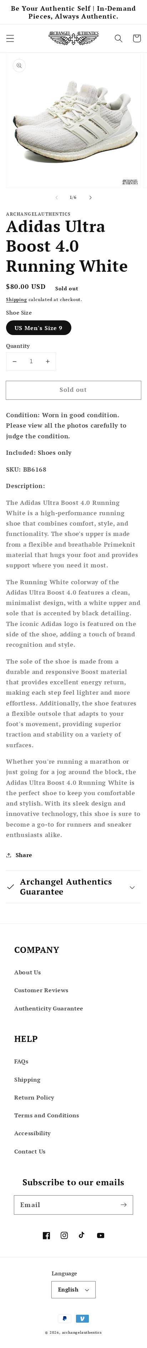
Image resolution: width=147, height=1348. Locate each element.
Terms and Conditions (46, 1115)
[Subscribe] (124, 1205)
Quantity (18, 345)
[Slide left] (57, 197)
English (68, 1289)
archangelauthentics (82, 1332)
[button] (10, 38)
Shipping (16, 299)
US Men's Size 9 (38, 328)
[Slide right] (90, 197)
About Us (27, 972)
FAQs (21, 1061)
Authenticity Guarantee (48, 1008)
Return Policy (34, 1097)
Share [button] (24, 855)
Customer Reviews (41, 990)
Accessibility (32, 1133)
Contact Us (30, 1151)
